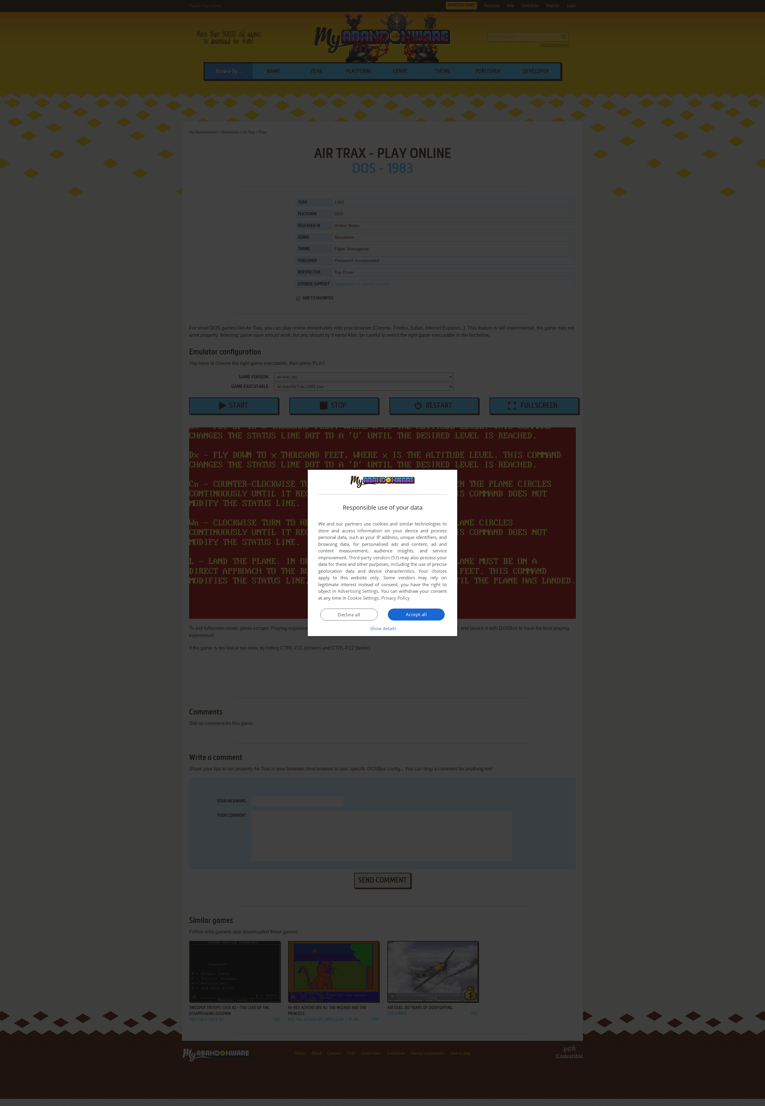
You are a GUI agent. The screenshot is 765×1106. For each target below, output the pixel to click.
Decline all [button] (349, 615)
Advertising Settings (358, 591)
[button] (382, 628)
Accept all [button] (416, 614)
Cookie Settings (363, 598)
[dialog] (382, 553)
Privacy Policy (395, 598)
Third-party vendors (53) (374, 557)
